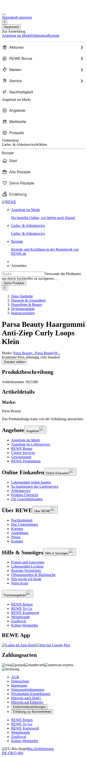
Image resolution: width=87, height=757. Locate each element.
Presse (15, 537)
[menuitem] (43, 47)
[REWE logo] (9, 202)
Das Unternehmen (24, 524)
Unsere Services (23, 453)
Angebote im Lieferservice (30, 444)
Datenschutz (20, 681)
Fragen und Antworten (27, 562)
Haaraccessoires (23, 313)
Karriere (17, 529)
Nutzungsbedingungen (27, 690)
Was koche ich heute (26, 579)
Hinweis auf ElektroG (27, 702)
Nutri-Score (19, 583)
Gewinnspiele (21, 457)
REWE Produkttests (26, 461)
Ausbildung (19, 533)
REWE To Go (21, 608)
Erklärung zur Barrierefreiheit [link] (32, 711)
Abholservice (21, 491)
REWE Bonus (21, 448)
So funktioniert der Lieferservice (34, 486)
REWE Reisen (22, 604)
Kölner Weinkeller (24, 625)
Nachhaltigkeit (21, 520)
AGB (15, 677)
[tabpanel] (43, 406)
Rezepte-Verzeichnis (26, 571)
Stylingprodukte (23, 309)
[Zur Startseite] (17, 9)
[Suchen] (56, 279)
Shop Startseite (22, 296)
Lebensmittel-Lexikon (27, 566)
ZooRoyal (18, 621)
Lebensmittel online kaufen (31, 482)
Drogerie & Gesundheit (28, 300)
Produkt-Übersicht (24, 495)
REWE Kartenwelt (25, 613)
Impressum (19, 685)
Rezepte (45, 247)
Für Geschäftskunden (26, 499)
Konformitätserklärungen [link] (29, 707)
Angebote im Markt (25, 440)
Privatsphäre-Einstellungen (30, 694)
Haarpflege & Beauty (26, 305)
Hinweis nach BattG (26, 698)
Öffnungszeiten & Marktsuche (33, 575)
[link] (48, 214)
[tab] (43, 392)
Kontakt (17, 541)
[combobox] (23, 274)
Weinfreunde (20, 617)
